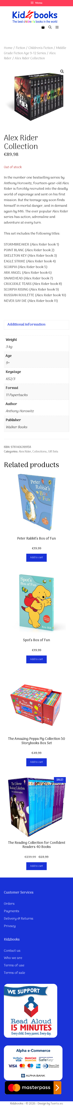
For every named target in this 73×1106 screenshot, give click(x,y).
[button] (62, 71)
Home (8, 48)
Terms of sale (14, 973)
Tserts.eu (57, 1103)
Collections (39, 452)
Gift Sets (53, 452)
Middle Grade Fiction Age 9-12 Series (35, 50)
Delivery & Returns (18, 919)
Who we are (13, 958)
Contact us (12, 951)
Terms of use (14, 965)
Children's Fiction (40, 48)
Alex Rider (25, 452)
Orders (9, 904)
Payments (11, 911)
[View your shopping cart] (43, 28)
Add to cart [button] (36, 557)
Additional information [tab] (26, 325)
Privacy (10, 926)
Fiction (20, 48)
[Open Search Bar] (50, 28)
